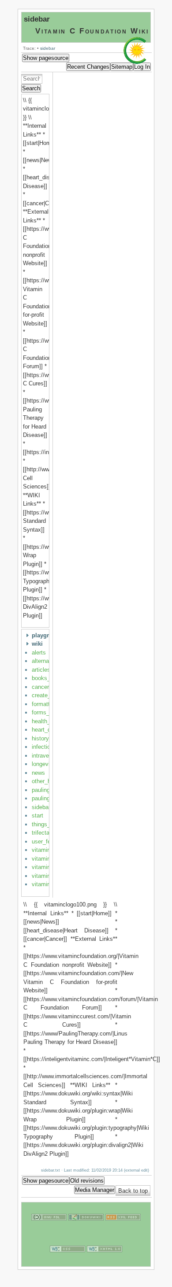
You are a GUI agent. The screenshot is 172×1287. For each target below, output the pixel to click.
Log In (142, 66)
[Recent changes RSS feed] (123, 1230)
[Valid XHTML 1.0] (104, 1261)
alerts (39, 652)
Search (31, 88)
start (37, 815)
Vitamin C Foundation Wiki (92, 31)
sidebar (37, 19)
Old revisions (87, 1180)
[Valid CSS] (67, 1261)
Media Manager (94, 1190)
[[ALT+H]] (136, 62)
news (38, 772)
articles (41, 669)
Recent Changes (88, 66)
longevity (43, 764)
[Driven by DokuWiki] (86, 1230)
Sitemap (121, 66)
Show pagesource (45, 58)
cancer (40, 687)
